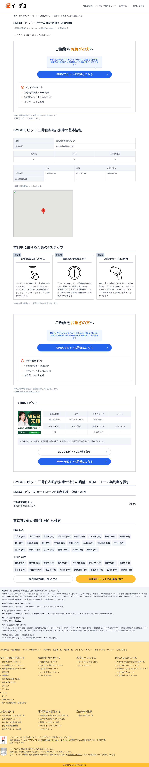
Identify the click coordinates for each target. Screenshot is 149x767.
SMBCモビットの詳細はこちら (74, 74)
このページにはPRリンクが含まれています (34, 35)
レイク (4, 696)
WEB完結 (5, 675)
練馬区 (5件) (74, 543)
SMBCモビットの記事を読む (75, 451)
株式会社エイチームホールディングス (56, 740)
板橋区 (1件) (110, 536)
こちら (18, 621)
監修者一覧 (57, 650)
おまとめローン (84, 665)
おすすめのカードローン (11, 662)
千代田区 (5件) (64, 536)
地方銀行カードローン (49, 669)
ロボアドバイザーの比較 (11, 729)
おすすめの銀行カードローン (51, 665)
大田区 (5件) (88, 543)
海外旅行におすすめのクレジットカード (132, 669)
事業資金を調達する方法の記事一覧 (54, 715)
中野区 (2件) (59, 543)
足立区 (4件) (20, 536)
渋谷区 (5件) (119, 543)
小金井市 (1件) (35, 570)
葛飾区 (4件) (124, 536)
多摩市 (63, 16)
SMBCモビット (46, 16)
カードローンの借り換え (88, 662)
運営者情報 (88, 6)
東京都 (56, 16)
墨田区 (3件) (63, 549)
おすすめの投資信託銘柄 (11, 722)
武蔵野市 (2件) (80, 570)
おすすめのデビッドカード (127, 675)
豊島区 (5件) (92, 549)
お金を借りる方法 (9, 682)
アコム (4, 693)
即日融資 (5, 672)
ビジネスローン (46, 729)
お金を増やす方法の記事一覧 (13, 715)
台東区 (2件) (77, 549)
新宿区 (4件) (34, 549)
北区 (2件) (19, 543)
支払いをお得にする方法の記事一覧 (131, 662)
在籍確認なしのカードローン (13, 665)
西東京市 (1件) (97, 570)
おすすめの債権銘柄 (10, 726)
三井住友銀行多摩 (75, 16)
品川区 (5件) (20, 549)
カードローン (33, 16)
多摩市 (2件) (126, 570)
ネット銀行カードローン (50, 672)
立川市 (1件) (112, 570)
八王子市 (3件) (78, 563)
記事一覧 (123, 6)
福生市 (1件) (63, 563)
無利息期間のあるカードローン (14, 669)
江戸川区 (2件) (95, 536)
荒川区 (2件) (34, 536)
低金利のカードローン (49, 662)
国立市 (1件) (51, 570)
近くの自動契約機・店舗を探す (14, 703)
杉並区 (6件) (49, 549)
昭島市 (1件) (20, 563)
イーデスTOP (20, 16)
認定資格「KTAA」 (75, 755)
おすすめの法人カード (125, 672)
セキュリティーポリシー (104, 650)
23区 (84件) (18, 530)
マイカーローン (46, 675)
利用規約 (47, 650)
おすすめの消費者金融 (10, 679)
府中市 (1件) (49, 563)
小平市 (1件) (20, 570)
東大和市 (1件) (95, 563)
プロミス (5, 686)
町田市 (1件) (65, 570)
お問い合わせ (138, 6)
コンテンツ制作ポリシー (105, 6)
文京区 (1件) (49, 536)
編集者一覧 (68, 650)
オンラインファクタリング (50, 726)
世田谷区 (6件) (103, 543)
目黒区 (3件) (32, 543)
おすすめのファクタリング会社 (52, 719)
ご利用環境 (4, 650)
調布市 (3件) (34, 563)
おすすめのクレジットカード (128, 665)
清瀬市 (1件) (124, 563)
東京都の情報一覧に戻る (43, 579)
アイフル (5, 689)
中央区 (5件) (79, 536)
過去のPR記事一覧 (85, 715)
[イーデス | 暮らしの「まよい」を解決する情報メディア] (16, 7)
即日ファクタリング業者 (50, 722)
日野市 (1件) (110, 563)
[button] (43, 211)
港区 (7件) (46, 543)
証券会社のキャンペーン (11, 719)
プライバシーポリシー (84, 650)
